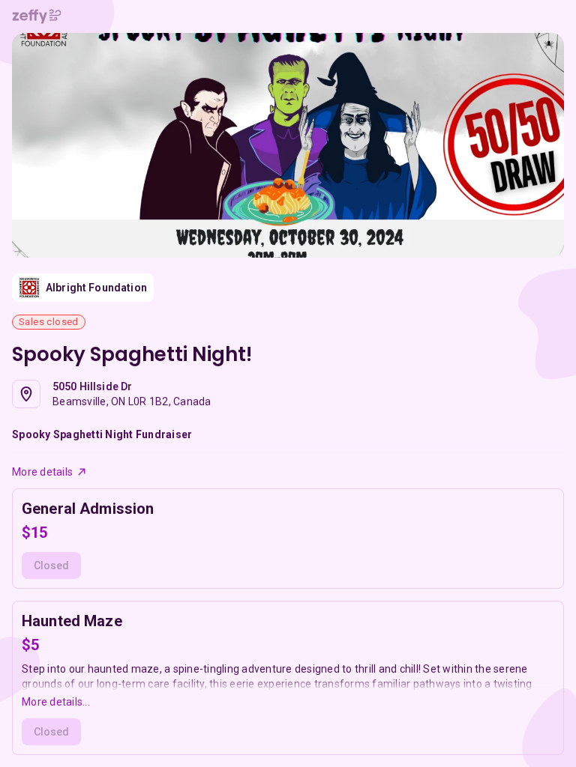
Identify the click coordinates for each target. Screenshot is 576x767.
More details (42, 472)
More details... (56, 702)
